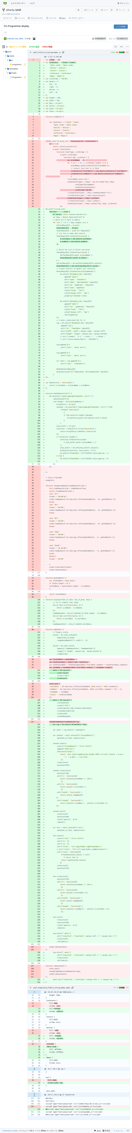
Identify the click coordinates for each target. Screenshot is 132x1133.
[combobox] (115, 47)
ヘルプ (32, 3)
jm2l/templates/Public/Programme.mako (51, 988)
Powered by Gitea (10, 1131)
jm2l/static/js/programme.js (47, 52)
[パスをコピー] (63, 52)
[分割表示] (121, 47)
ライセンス (118, 1131)
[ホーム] (5, 3)
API (128, 1131)
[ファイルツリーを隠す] (3, 46)
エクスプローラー (18, 3)
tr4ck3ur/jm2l (15, 14)
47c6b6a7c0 (122, 39)
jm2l (18, 10)
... (5, 32)
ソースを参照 (120, 27)
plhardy (10, 10)
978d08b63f (100, 39)
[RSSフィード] (78, 10)
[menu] (127, 47)
